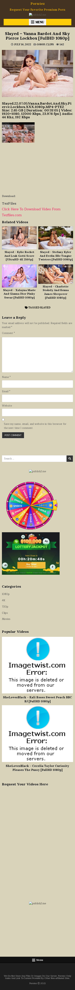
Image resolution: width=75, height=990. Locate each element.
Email (6, 392)
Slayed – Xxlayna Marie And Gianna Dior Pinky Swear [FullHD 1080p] (19, 293)
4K (3, 600)
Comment (8, 333)
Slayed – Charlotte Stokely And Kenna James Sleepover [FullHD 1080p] (56, 292)
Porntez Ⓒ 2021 (37, 983)
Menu (40, 22)
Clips (50, 44)
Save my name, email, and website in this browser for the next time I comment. (35, 426)
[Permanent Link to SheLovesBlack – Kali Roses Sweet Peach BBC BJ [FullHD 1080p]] (37, 665)
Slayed (45, 307)
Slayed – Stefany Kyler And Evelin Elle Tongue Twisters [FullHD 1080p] (56, 255)
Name (6, 377)
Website (7, 406)
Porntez (38, 3)
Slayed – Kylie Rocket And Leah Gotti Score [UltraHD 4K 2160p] (19, 255)
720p (5, 607)
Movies (6, 619)
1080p (41, 44)
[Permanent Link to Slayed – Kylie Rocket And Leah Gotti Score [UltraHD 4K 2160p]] (19, 237)
